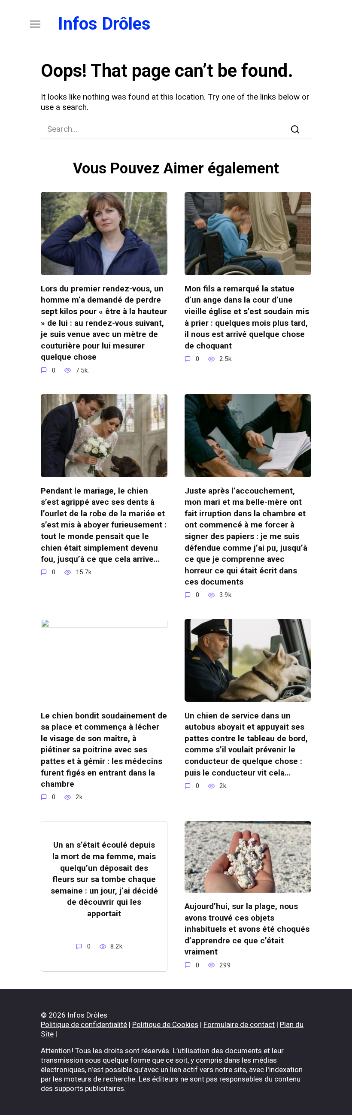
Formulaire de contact (239, 1024)
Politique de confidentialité (84, 1024)
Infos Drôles (104, 24)
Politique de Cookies (165, 1024)
